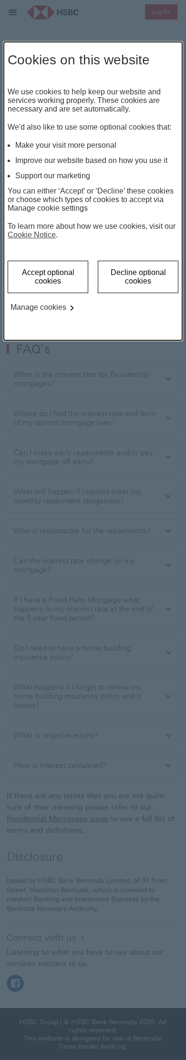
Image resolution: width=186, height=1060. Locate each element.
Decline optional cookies (138, 276)
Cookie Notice (32, 235)
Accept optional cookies (48, 276)
